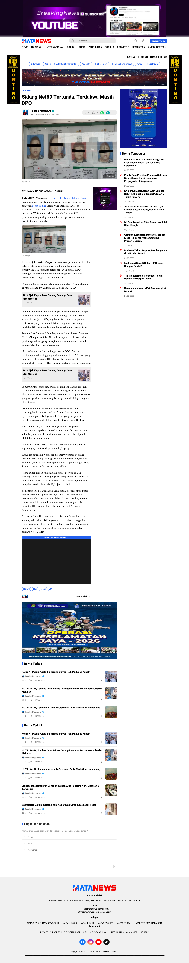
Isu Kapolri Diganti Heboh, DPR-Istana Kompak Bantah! (144, 265)
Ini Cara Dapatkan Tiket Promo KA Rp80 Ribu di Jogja (145, 224)
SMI (51, 588)
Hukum (26, 588)
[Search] (72, 40)
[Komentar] (93, 112)
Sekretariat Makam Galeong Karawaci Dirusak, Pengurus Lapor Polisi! (59, 805)
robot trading (39, 205)
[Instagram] (90, 942)
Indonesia (35, 64)
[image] (111, 676)
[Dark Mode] (143, 41)
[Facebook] (82, 942)
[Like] (85, 112)
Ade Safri (86, 64)
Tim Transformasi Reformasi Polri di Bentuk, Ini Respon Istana (143, 277)
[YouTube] (98, 942)
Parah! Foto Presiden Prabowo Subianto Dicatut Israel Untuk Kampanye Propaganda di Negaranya (145, 178)
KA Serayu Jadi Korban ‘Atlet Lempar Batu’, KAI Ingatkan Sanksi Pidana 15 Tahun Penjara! (144, 194)
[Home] (135, 41)
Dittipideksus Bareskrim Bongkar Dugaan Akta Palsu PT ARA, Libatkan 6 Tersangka (60, 787)
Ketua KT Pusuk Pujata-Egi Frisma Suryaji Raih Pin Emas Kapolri (56, 672)
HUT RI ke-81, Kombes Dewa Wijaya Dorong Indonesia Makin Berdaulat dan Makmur (62, 690)
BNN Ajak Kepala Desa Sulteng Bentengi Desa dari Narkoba (47, 297)
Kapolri (48, 64)
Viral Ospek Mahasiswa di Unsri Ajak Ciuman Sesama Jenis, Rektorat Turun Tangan (144, 209)
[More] (114, 112)
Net (35, 588)
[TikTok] (106, 942)
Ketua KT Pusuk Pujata (147, 64)
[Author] (25, 112)
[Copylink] (108, 112)
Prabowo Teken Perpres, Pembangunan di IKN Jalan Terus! (145, 252)
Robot (43, 588)
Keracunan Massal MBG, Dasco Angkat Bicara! (145, 290)
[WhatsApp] (102, 112)
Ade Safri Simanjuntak (66, 64)
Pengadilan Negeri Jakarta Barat (69, 198)
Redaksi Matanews (41, 111)
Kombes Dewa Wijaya (122, 64)
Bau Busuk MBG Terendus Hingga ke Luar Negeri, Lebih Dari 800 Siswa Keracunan (144, 162)
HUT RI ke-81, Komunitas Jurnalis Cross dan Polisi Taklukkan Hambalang (61, 707)
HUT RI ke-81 (101, 64)
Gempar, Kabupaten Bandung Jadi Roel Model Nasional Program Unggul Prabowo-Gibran (145, 237)
